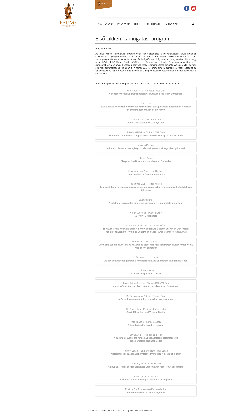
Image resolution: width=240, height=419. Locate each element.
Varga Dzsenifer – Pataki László (146, 214)
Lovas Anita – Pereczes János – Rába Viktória (145, 284)
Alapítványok (105, 24)
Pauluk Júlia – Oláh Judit (146, 378)
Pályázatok (123, 24)
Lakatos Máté (146, 201)
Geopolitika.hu (153, 24)
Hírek (137, 24)
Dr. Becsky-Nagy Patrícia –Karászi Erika (146, 310)
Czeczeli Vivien (146, 147)
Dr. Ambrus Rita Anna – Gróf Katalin (146, 172)
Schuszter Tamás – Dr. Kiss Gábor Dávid (146, 228)
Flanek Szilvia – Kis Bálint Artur (146, 121)
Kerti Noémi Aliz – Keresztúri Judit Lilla (146, 92)
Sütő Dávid (146, 106)
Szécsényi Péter (146, 272)
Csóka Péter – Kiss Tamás (146, 259)
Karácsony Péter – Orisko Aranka (145, 365)
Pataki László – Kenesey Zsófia (146, 323)
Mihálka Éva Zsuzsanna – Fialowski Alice (146, 391)
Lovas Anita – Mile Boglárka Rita (146, 338)
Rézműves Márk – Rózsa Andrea (146, 187)
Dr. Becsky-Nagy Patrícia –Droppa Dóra (145, 297)
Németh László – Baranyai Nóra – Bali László (146, 352)
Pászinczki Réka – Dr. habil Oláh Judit (146, 134)
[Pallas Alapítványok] (68, 15)
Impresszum (122, 410)
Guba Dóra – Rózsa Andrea (146, 244)
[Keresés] (192, 24)
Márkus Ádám (146, 159)
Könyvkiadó (172, 24)
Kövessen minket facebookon (141, 410)
